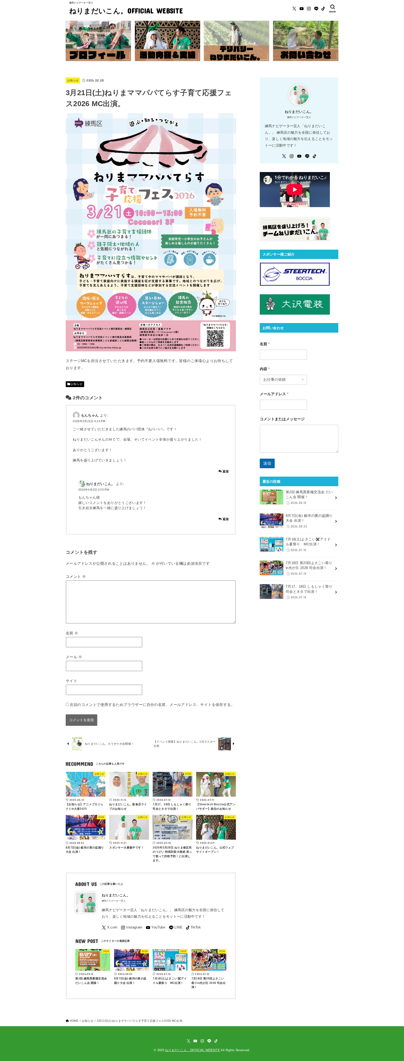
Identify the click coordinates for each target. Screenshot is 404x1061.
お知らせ (73, 80)
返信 (226, 471)
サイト (71, 681)
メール (74, 657)
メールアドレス (274, 394)
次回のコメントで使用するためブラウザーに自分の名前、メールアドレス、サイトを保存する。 (152, 704)
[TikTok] (323, 9)
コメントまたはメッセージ (282, 419)
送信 (267, 463)
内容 (265, 369)
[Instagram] (309, 9)
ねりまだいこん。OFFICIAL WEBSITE (126, 11)
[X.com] (294, 9)
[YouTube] (301, 9)
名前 (72, 633)
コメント (76, 576)
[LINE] (316, 9)
